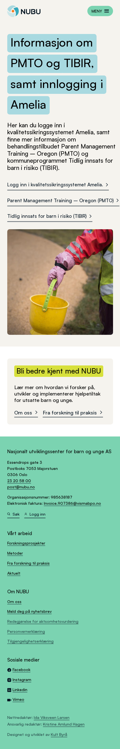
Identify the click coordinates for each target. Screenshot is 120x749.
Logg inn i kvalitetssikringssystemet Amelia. (55, 184)
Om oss (23, 412)
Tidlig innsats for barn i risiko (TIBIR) (47, 216)
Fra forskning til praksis (70, 412)
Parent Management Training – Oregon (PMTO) (60, 200)
